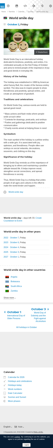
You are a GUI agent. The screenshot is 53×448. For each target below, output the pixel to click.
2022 (6, 238)
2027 (6, 257)
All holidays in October (26, 327)
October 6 (14, 242)
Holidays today (15, 385)
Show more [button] (9, 298)
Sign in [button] (42, 5)
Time (8, 5)
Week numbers (15, 389)
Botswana (15, 281)
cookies (17, 437)
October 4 (14, 247)
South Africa (16, 286)
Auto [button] (20, 427)
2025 (6, 252)
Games (33, 5)
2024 (6, 247)
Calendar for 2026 (16, 377)
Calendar (16, 5)
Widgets (25, 5)
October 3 (14, 252)
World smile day (15, 192)
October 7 (14, 238)
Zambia (14, 291)
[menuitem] (8, 5)
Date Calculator (15, 393)
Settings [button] (50, 5)
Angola (14, 277)
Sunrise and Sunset (17, 397)
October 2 (13, 24)
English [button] (7, 427)
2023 (6, 242)
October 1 (14, 257)
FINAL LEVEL (38, 432)
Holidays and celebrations (20, 381)
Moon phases (14, 401)
